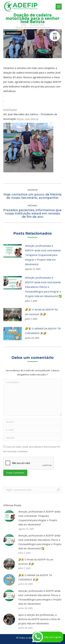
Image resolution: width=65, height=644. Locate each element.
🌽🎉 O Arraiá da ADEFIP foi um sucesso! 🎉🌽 (41, 312)
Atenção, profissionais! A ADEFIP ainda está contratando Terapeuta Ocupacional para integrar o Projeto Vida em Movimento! (43, 255)
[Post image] (12, 250)
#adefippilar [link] (10, 109)
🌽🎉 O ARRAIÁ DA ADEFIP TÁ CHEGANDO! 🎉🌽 (42, 331)
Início (23, 24)
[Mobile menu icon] (59, 7)
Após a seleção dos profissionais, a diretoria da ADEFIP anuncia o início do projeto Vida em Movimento (39, 619)
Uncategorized (37, 24)
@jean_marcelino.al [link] (27, 118)
